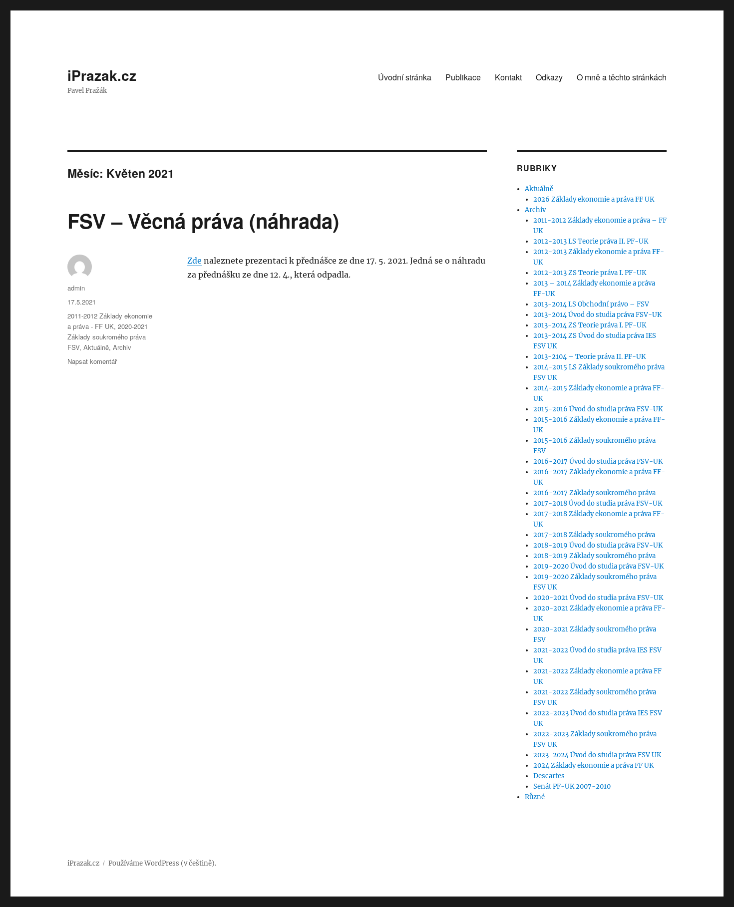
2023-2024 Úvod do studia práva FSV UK (597, 755)
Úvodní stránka (404, 77)
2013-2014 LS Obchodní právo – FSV (591, 304)
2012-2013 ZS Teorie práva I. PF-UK (589, 273)
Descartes (549, 776)
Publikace (463, 77)
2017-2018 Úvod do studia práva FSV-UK (597, 503)
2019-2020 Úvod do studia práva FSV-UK (598, 566)
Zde (194, 261)
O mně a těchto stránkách (622, 77)
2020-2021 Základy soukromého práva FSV (107, 336)
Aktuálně (96, 347)
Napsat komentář (92, 361)
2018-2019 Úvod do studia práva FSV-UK (598, 545)
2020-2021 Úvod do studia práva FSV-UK (598, 598)
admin (76, 288)
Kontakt (508, 77)
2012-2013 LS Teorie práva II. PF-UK (590, 241)
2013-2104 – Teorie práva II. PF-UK (589, 356)
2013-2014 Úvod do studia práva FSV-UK (597, 314)
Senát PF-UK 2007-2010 (572, 786)
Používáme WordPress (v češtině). (162, 863)
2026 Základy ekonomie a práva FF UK (593, 199)
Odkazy (549, 77)
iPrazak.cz (101, 75)
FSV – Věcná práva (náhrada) (203, 220)
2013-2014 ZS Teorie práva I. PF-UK (589, 325)
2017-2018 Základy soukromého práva (594, 535)
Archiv (122, 347)
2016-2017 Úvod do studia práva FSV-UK (598, 461)
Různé (535, 797)
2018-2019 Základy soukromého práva (594, 556)
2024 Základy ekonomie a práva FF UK (593, 765)
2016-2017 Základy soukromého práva (594, 493)
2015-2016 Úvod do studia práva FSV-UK (598, 409)
